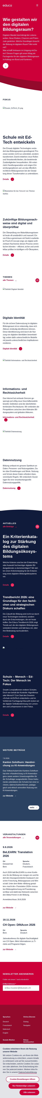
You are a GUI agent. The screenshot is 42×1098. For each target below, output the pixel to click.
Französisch (7, 1025)
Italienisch (6, 1029)
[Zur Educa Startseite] (7, 6)
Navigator (26, 1025)
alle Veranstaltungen (12, 838)
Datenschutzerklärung (27, 1072)
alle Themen (8, 280)
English (5, 1033)
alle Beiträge (8, 527)
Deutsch (6, 1022)
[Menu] (37, 5)
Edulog (25, 1022)
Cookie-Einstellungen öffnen (22, 1079)
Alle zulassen (29, 1092)
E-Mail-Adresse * (9, 984)
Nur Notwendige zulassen (23, 1086)
